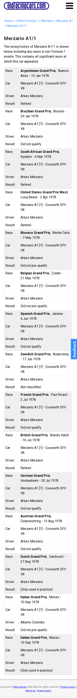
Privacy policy (68, 687)
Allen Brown (20, 687)
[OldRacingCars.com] (26, 7)
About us (30, 690)
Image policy (44, 690)
